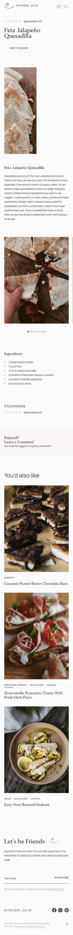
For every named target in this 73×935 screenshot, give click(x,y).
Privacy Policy (57, 889)
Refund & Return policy (35, 926)
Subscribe (62, 877)
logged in (24, 446)
